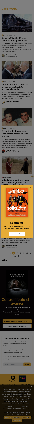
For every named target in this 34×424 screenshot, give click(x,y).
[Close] (30, 187)
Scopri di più (17, 234)
